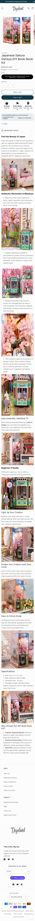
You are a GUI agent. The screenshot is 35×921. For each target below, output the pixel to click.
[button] (2, 8)
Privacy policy (8, 914)
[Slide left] (13, 49)
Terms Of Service (9, 790)
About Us (7, 773)
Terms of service (17, 914)
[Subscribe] (28, 871)
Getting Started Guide (11, 802)
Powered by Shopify (18, 911)
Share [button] (5, 124)
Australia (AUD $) (16, 897)
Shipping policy (28, 914)
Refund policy (29, 911)
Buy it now (18, 97)
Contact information (18, 916)
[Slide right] (22, 49)
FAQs (5, 806)
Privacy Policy (8, 786)
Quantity (4, 81)
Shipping (3, 69)
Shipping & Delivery (10, 777)
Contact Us (7, 811)
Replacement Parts (10, 815)
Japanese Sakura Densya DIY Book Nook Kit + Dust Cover (17, 76)
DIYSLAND (9, 911)
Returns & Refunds (10, 782)
